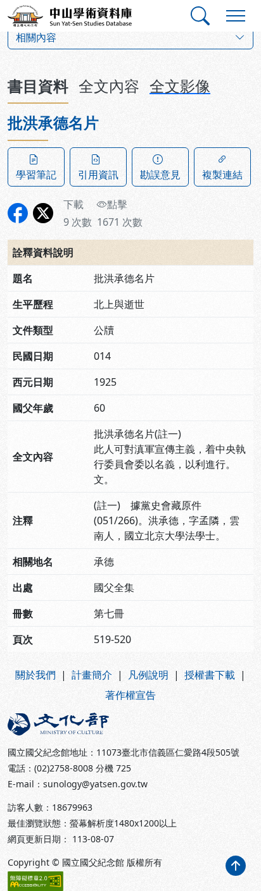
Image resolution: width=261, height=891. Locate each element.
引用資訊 (98, 174)
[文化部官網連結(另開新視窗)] (65, 724)
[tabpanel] (130, 383)
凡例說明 (148, 675)
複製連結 (222, 174)
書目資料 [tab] (38, 85)
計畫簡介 (92, 675)
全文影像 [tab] (180, 85)
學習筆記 (36, 174)
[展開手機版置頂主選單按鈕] (235, 15)
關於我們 (35, 675)
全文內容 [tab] (109, 85)
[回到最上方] (236, 866)
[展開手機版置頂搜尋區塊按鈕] (200, 15)
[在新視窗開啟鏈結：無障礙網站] (35, 881)
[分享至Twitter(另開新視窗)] (43, 213)
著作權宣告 (130, 695)
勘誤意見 (160, 174)
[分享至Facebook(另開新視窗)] (18, 213)
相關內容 (36, 37)
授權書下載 (209, 675)
